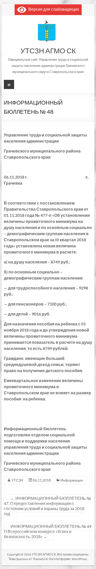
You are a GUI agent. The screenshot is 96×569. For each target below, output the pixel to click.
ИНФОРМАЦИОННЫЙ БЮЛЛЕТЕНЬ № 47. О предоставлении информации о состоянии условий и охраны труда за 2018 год (47, 506)
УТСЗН (17, 480)
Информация (71, 480)
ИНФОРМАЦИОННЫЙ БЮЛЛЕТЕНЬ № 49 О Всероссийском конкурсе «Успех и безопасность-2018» (47, 531)
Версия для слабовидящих (52, 9)
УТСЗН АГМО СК (48, 50)
